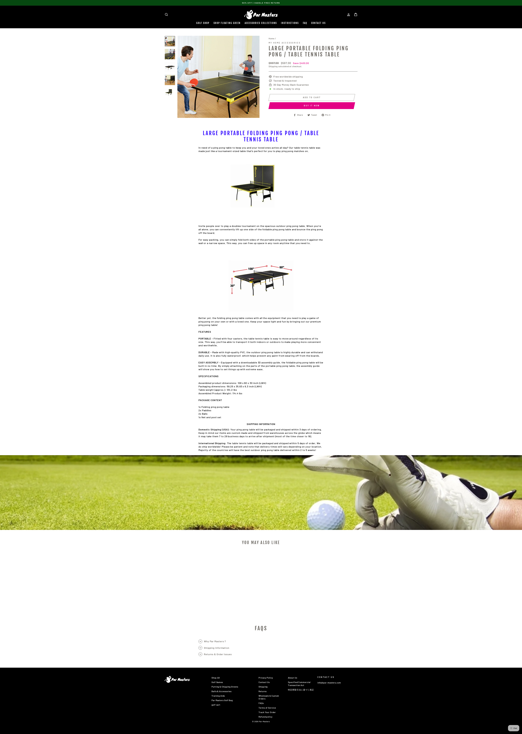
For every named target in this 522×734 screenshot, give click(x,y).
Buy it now (312, 105)
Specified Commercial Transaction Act (299, 683)
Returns (262, 691)
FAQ (305, 22)
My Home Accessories (284, 43)
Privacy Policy (266, 677)
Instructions (290, 22)
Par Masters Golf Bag (222, 700)
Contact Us (318, 22)
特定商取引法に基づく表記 (301, 689)
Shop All (216, 677)
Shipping (273, 66)
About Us (292, 677)
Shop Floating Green (227, 22)
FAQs (261, 703)
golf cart (216, 705)
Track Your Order (267, 712)
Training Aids (218, 696)
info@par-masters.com (329, 682)
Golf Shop (202, 22)
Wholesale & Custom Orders (269, 697)
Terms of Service (267, 708)
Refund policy (265, 717)
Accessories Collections (261, 22)
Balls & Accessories (222, 691)
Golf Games (217, 682)
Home (271, 38)
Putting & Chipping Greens (225, 686)
